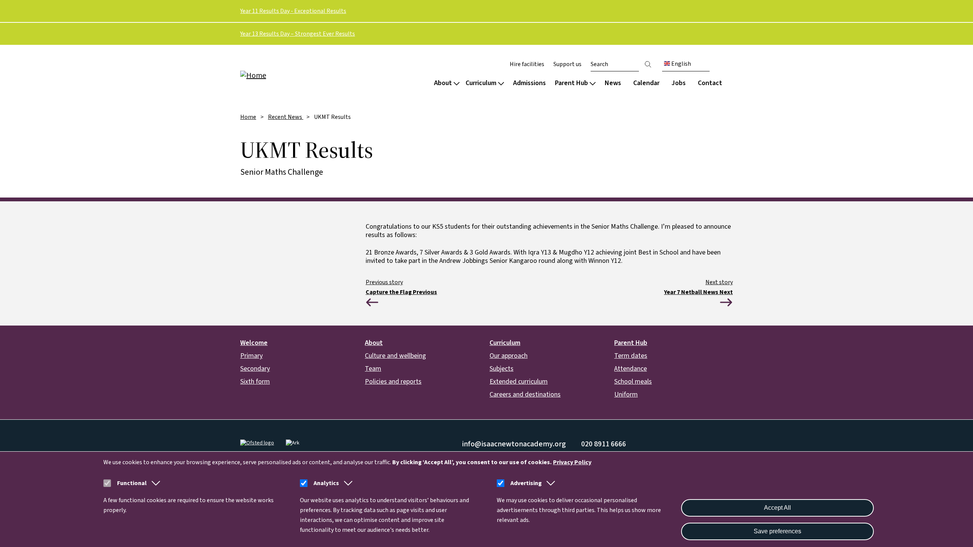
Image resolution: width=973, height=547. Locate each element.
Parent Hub (571, 83)
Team (373, 368)
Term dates (630, 355)
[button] (154, 483)
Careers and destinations (525, 394)
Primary (251, 355)
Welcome (254, 343)
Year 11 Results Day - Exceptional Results (293, 11)
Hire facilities (527, 64)
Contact (710, 83)
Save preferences (777, 531)
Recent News (285, 117)
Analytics (326, 483)
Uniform (626, 394)
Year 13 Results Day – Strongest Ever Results (297, 34)
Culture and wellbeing (395, 355)
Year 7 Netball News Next (698, 292)
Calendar (646, 83)
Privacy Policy (572, 462)
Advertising (526, 483)
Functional (132, 483)
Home (248, 117)
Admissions (529, 83)
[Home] (289, 75)
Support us (567, 64)
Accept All (777, 507)
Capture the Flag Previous (401, 292)
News (613, 83)
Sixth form (255, 381)
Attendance (630, 368)
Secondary (255, 368)
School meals (633, 381)
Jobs (679, 83)
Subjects (501, 368)
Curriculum (481, 83)
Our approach (509, 355)
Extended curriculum (519, 381)
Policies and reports (393, 381)
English (680, 64)
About (443, 83)
